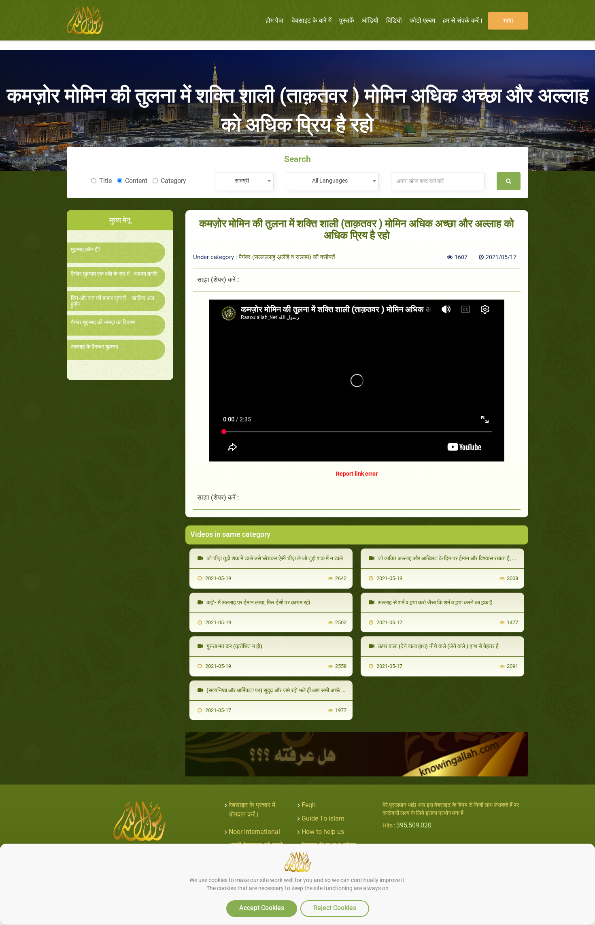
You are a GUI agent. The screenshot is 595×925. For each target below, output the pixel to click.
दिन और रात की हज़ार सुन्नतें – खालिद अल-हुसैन (113, 301)
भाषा (508, 20)
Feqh (309, 805)
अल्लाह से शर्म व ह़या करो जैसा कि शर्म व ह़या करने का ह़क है (434, 602)
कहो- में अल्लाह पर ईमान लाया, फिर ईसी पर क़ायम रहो (257, 602)
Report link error (357, 473)
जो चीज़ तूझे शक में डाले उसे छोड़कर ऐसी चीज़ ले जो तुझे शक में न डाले (274, 558)
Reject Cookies (334, 908)
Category (173, 181)
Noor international (254, 832)
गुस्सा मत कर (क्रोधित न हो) (233, 646)
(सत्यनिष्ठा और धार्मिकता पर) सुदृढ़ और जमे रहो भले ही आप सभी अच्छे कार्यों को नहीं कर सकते (295, 690)
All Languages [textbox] (330, 180)
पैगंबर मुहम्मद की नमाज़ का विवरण (103, 322)
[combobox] (244, 181)
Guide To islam (323, 818)
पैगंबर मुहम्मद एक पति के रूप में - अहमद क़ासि (114, 274)
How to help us (323, 832)
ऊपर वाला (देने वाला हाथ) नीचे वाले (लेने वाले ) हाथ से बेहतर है (437, 646)
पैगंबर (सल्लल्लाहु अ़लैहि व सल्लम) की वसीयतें (287, 257)
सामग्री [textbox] (242, 180)
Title (105, 181)
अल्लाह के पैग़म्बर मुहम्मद (94, 347)
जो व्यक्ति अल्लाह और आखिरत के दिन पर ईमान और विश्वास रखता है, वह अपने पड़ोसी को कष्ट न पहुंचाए (477, 558)
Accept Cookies (261, 908)
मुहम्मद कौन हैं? (85, 250)
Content (136, 181)
